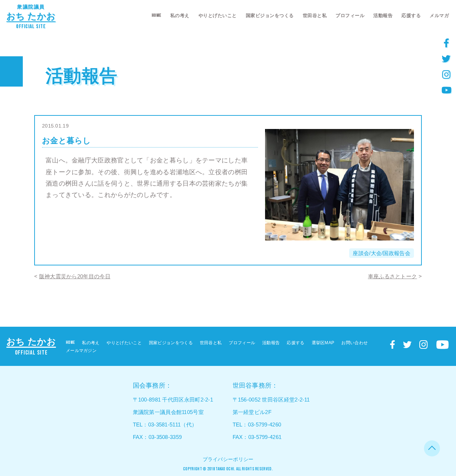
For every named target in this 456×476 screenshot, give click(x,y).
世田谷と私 (315, 15)
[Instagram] (446, 74)
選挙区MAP (323, 342)
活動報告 (383, 15)
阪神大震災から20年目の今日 (74, 276)
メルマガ (439, 15)
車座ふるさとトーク (392, 276)
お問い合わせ (354, 342)
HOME (156, 15)
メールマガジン (81, 350)
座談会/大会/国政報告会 (381, 253)
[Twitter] (446, 58)
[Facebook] (446, 43)
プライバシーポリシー (228, 459)
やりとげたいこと (217, 15)
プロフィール (350, 15)
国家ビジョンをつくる (270, 15)
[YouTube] (446, 90)
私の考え (180, 15)
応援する (411, 15)
